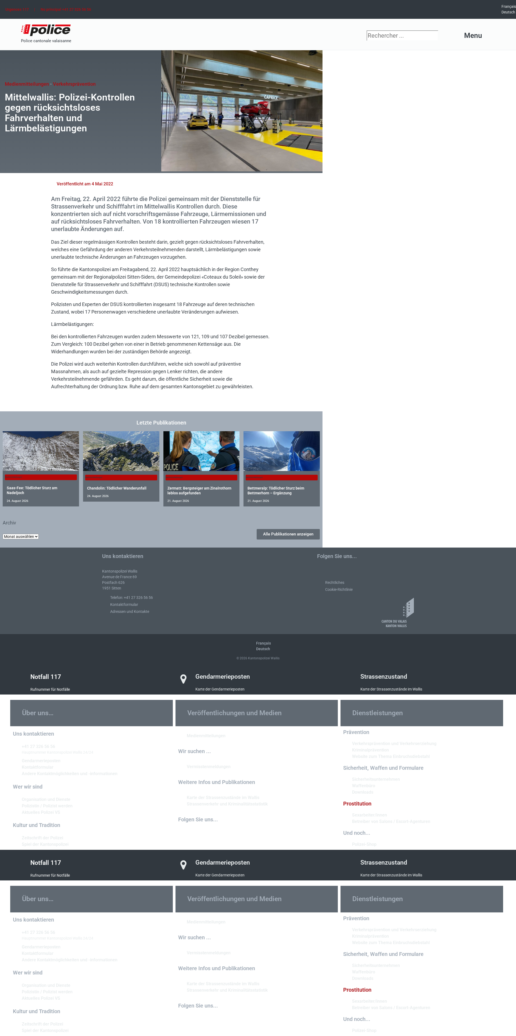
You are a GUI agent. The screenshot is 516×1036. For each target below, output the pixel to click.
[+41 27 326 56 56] (15, 746)
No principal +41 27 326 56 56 (66, 9)
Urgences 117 (17, 9)
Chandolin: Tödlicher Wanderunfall (116, 488)
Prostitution (357, 803)
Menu (473, 35)
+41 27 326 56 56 (38, 746)
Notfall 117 (45, 677)
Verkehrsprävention (74, 84)
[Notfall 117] (18, 679)
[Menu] (491, 35)
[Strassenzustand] (348, 679)
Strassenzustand (383, 676)
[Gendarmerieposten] (183, 679)
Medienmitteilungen (27, 84)
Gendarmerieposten (222, 676)
